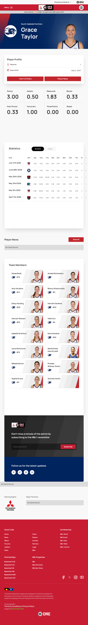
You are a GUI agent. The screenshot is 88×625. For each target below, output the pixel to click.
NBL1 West (64, 544)
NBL (33, 562)
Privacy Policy (28, 606)
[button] (62, 2)
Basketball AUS (9, 578)
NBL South (63, 537)
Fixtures (7, 544)
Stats (6, 550)
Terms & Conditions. (13, 606)
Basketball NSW (10, 575)
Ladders (7, 547)
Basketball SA (9, 568)
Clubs (34, 534)
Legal (34, 547)
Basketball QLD (9, 562)
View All (76, 239)
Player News (63, 79)
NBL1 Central (64, 547)
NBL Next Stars (37, 568)
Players (35, 537)
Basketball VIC (9, 565)
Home (6, 534)
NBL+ (34, 550)
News (6, 537)
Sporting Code (17, 609)
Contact (35, 541)
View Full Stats (25, 79)
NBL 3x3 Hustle (37, 565)
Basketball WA (9, 571)
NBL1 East (63, 541)
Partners (35, 544)
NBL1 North (64, 534)
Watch (6, 541)
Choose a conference (61, 2)
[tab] (38, 149)
